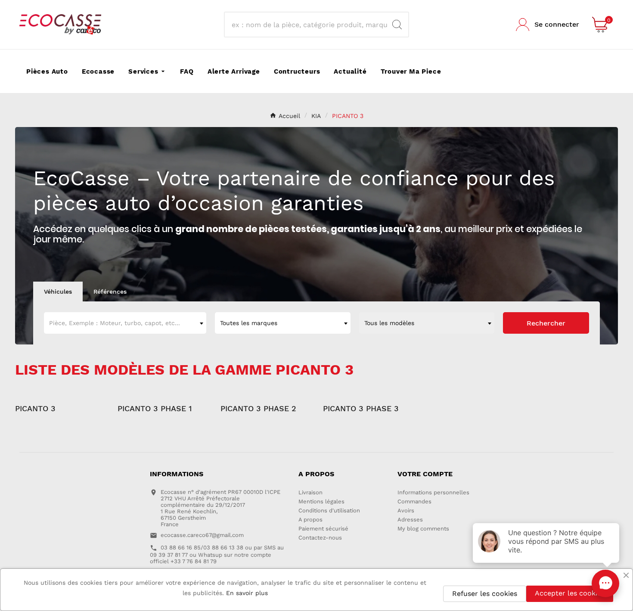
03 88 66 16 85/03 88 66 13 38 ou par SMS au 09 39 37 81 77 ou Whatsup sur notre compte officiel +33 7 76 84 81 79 (217, 554)
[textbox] (125, 323)
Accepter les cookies (570, 593)
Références (110, 291)
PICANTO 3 (35, 408)
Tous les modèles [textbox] (389, 322)
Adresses (410, 519)
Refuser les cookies (484, 593)
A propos (310, 519)
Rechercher (546, 323)
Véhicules (58, 291)
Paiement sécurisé (323, 528)
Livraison (310, 492)
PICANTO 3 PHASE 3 (361, 408)
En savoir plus (247, 592)
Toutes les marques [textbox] (248, 322)
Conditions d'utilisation (329, 510)
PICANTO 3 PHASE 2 (258, 408)
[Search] (397, 24)
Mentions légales (321, 501)
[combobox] (125, 323)
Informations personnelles (433, 492)
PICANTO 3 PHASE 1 (155, 408)
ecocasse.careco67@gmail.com (202, 535)
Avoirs (405, 510)
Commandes (414, 501)
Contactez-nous (320, 537)
